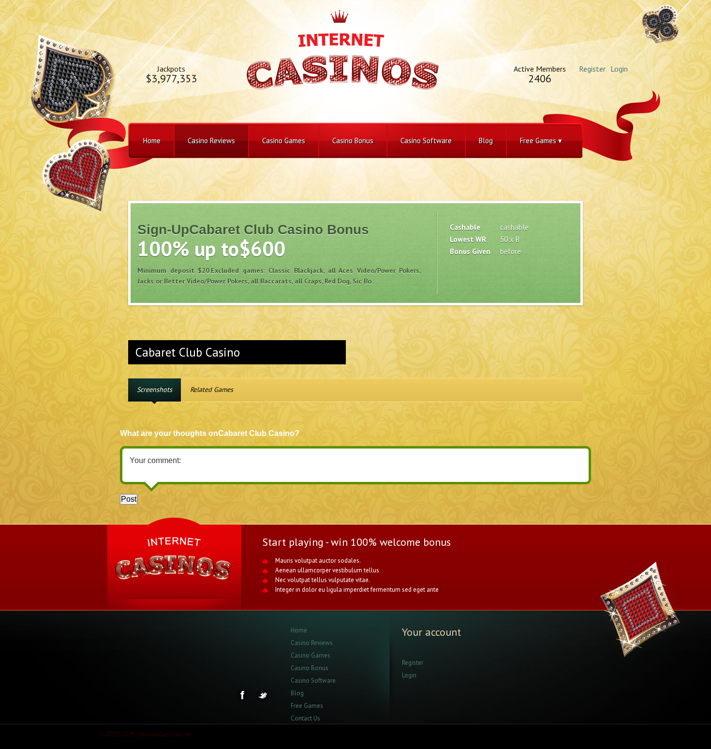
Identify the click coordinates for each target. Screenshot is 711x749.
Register (592, 69)
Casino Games (283, 140)
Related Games (211, 389)
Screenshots (154, 389)
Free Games (307, 706)
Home (152, 140)
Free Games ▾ (541, 140)
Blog (486, 140)
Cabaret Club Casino (187, 352)
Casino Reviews (211, 140)
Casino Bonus (352, 140)
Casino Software (426, 140)
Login (619, 69)
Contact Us (305, 718)
